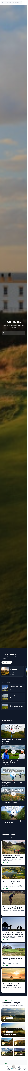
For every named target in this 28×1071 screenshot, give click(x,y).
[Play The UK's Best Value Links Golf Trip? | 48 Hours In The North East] (13, 812)
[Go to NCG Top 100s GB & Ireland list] (13, 1066)
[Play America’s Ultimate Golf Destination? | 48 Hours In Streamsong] (13, 774)
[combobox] (11, 3)
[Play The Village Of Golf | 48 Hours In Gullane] (13, 794)
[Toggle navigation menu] (24, 2)
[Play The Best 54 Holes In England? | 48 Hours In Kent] (13, 731)
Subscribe (7, 662)
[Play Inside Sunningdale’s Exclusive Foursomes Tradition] (13, 752)
